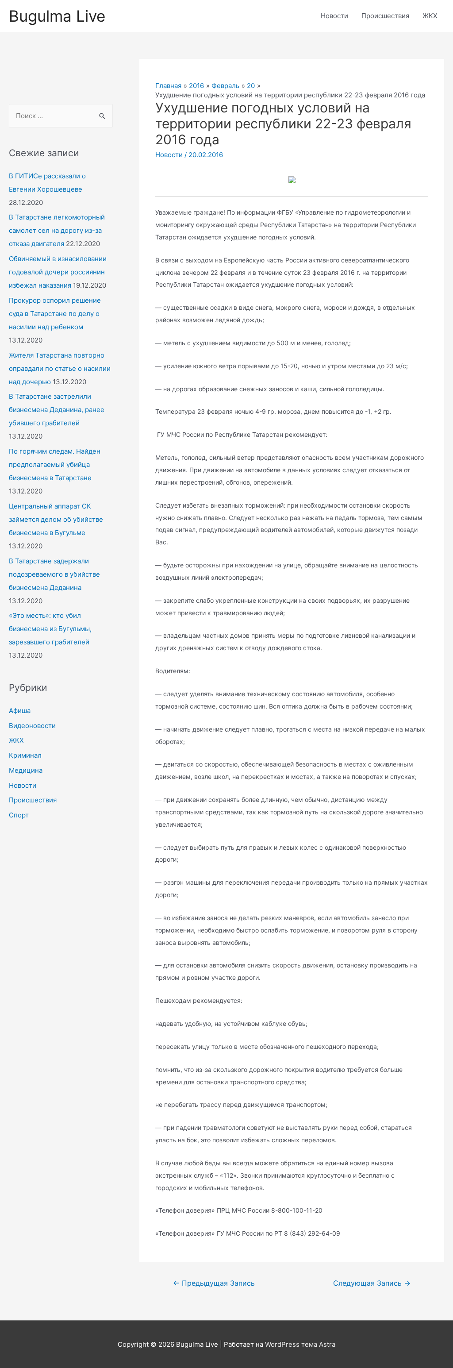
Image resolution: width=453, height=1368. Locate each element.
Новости (334, 16)
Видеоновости (32, 725)
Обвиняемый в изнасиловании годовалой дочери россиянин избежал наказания (58, 271)
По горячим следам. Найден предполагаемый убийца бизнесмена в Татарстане (54, 464)
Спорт (19, 815)
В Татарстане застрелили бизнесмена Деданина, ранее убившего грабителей (56, 409)
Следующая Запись (372, 1283)
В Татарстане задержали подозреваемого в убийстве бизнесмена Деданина (54, 574)
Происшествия (385, 16)
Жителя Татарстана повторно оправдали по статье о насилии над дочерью (60, 368)
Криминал (25, 755)
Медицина (25, 770)
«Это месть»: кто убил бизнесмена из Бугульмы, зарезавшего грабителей (50, 628)
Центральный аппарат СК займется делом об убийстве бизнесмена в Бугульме (56, 519)
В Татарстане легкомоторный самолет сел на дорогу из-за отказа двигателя (57, 230)
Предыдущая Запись (214, 1283)
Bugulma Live (57, 16)
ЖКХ (430, 16)
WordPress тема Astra (300, 1344)
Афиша (20, 710)
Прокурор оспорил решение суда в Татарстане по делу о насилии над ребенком (55, 313)
